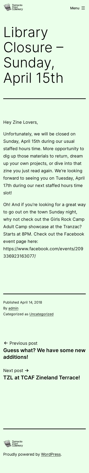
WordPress (51, 454)
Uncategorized (41, 314)
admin (13, 308)
